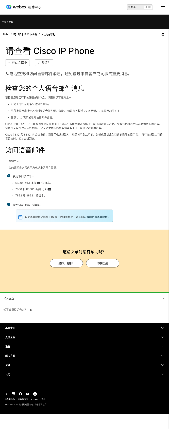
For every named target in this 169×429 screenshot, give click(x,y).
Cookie (34, 399)
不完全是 (102, 263)
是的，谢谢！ (66, 263)
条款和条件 (10, 399)
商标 (43, 399)
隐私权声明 (23, 399)
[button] (17, 62)
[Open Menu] (163, 7)
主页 (4, 22)
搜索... (134, 7)
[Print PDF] (163, 34)
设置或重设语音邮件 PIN (17, 309)
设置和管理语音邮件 (96, 217)
